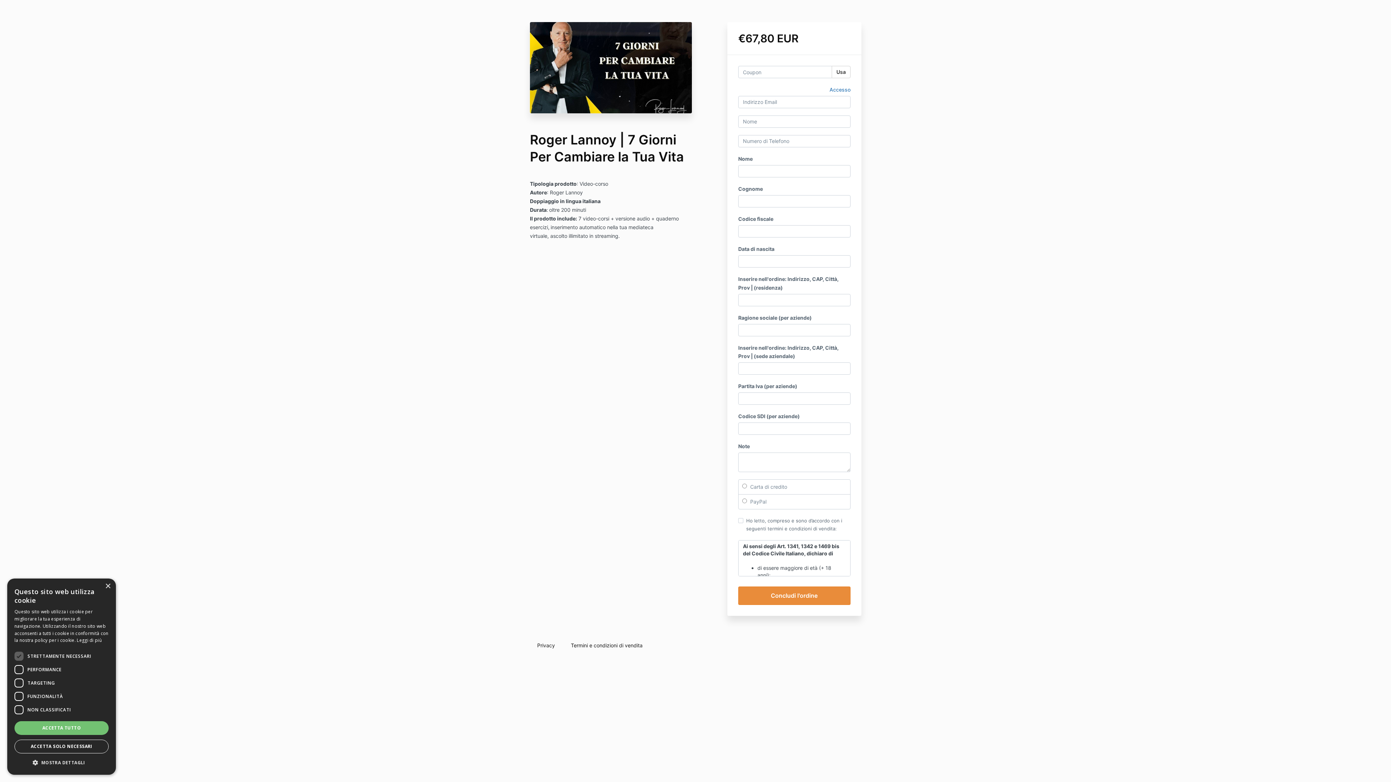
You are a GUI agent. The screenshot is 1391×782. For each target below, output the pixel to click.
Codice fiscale (755, 219)
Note (744, 446)
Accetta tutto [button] (61, 728)
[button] (61, 763)
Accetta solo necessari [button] (61, 746)
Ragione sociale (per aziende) (775, 318)
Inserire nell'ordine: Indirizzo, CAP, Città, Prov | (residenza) (788, 283)
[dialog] (61, 677)
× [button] (107, 586)
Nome (745, 159)
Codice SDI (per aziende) (769, 416)
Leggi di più (89, 640)
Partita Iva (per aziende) (767, 386)
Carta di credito (768, 487)
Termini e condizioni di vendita (607, 645)
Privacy (546, 645)
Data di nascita (756, 249)
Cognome (750, 189)
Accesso (840, 90)
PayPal (757, 502)
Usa (841, 72)
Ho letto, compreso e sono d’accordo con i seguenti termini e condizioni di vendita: (794, 524)
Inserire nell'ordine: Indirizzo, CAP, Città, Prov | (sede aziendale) (788, 352)
